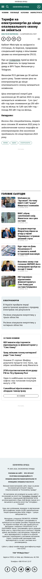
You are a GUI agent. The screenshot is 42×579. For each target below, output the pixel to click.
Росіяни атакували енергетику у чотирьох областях (19, 323)
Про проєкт (29, 473)
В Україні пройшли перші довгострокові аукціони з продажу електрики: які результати (21, 307)
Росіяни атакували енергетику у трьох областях (19, 316)
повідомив (14, 60)
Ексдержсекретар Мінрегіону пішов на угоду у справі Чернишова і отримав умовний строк (29, 233)
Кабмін (14, 143)
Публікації (14, 13)
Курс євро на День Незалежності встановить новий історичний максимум (29, 250)
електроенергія (25, 143)
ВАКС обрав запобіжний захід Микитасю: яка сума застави (28, 217)
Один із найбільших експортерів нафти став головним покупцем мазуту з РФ (19, 380)
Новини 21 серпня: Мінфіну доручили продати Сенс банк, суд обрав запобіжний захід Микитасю (20, 363)
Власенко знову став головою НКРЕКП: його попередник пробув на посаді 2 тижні (29, 265)
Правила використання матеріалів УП (21, 479)
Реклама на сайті (15, 473)
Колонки (25, 13)
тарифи (5, 143)
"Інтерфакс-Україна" (30, 496)
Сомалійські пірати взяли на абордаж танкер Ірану (17, 389)
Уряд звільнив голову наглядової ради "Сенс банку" (19, 353)
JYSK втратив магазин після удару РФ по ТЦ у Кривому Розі (20, 371)
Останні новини (11, 338)
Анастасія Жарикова (10, 34)
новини (5, 13)
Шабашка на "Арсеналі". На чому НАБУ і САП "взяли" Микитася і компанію (28, 202)
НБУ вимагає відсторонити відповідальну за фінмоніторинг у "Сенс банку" (20, 345)
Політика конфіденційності (21, 476)
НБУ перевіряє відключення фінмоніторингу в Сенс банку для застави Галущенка (27, 282)
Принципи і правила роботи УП (21, 482)
